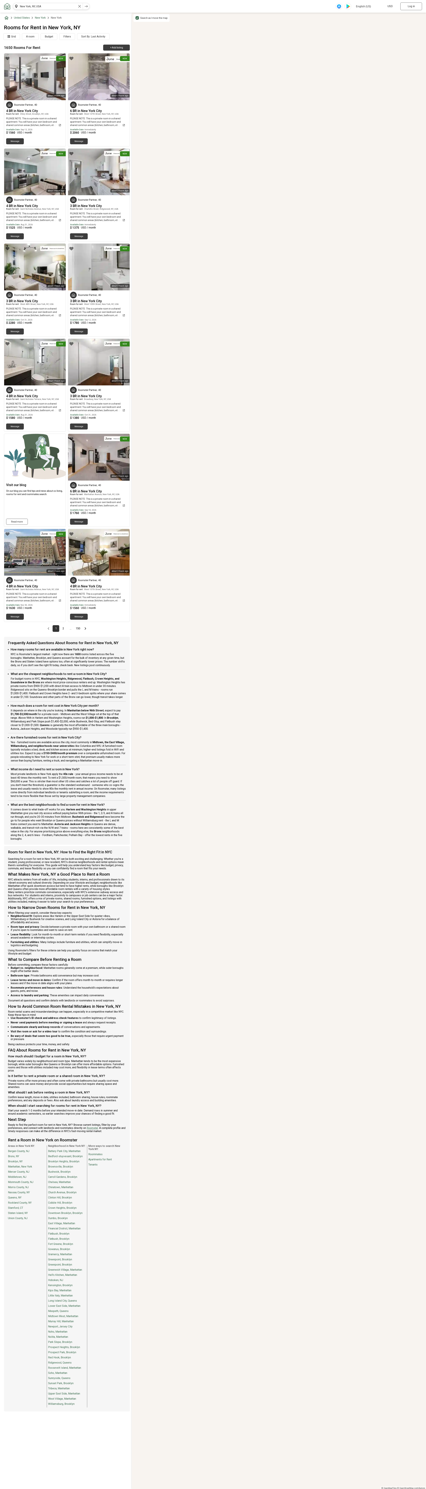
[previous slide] (10, 77)
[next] (86, 6)
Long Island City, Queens (62, 1300)
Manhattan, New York (20, 1166)
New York (40, 17)
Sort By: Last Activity (93, 36)
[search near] (16, 6)
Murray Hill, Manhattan (61, 1321)
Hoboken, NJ (55, 1280)
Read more (17, 521)
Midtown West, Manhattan (63, 1316)
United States (22, 17)
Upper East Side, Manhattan (64, 1393)
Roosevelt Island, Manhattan (64, 1367)
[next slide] (59, 77)
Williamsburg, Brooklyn (61, 1403)
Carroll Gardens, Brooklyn (62, 1176)
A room (30, 36)
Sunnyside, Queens (59, 1378)
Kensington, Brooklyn (60, 1285)
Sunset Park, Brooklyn (61, 1383)
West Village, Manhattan (62, 1398)
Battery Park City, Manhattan (64, 1151)
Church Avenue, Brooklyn (62, 1192)
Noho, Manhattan (57, 1331)
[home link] (7, 6)
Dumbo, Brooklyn (58, 1218)
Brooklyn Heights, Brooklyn (63, 1161)
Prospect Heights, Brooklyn (64, 1347)
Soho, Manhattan (57, 1373)
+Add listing (116, 47)
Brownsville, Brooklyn (60, 1166)
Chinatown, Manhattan (60, 1187)
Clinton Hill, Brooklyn (60, 1197)
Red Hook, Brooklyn (59, 1357)
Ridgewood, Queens (60, 1362)
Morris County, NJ (18, 1187)
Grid (13, 36)
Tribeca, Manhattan (59, 1388)
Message (15, 141)
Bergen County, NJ (18, 1151)
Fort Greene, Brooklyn (60, 1244)
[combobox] (48, 6)
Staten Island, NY (18, 1213)
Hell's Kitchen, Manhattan (62, 1274)
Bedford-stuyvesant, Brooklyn (65, 1156)
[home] (7, 17)
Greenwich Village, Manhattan (65, 1269)
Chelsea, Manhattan (59, 1182)
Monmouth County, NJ (20, 1182)
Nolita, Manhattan (58, 1336)
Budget (49, 36)
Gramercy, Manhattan (60, 1254)
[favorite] (7, 58)
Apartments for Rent (100, 1159)
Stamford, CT (15, 1207)
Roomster (92, 1128)
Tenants (93, 1164)
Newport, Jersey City (60, 1326)
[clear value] (79, 6)
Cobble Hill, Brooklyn (60, 1202)
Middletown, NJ (17, 1176)
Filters (67, 36)
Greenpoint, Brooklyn (60, 1259)
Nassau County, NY (19, 1192)
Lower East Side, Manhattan (64, 1305)
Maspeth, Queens (58, 1311)
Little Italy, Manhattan (60, 1295)
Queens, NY (14, 1197)
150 (78, 628)
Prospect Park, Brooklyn (62, 1352)
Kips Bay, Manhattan (59, 1290)
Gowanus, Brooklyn (59, 1249)
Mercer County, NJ (18, 1171)
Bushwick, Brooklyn (59, 1171)
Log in (411, 6)
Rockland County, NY (20, 1202)
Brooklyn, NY (15, 1161)
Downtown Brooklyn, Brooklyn (65, 1213)
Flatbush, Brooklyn (58, 1233)
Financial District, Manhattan (64, 1228)
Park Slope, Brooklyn (60, 1342)
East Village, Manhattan (61, 1223)
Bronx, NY (13, 1156)
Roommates (95, 1154)
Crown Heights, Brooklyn (62, 1207)
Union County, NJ (17, 1218)
